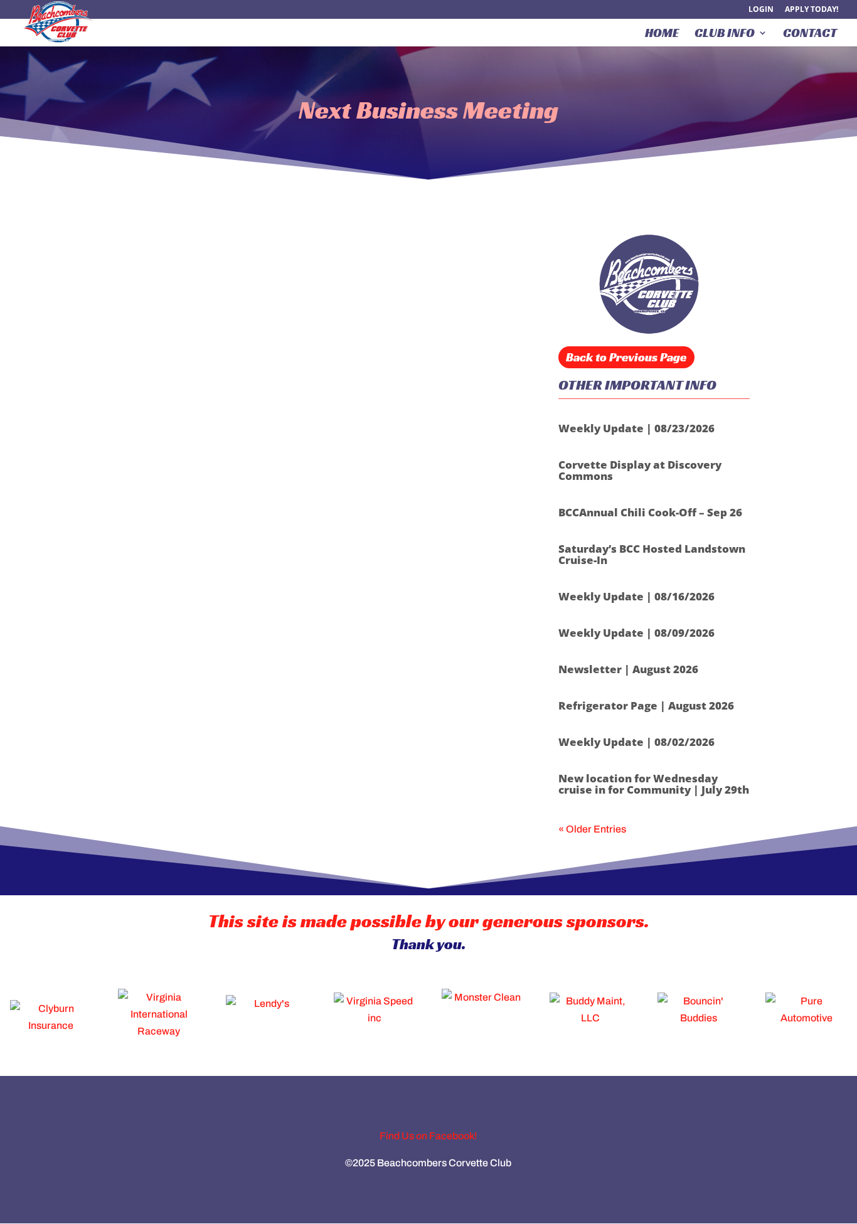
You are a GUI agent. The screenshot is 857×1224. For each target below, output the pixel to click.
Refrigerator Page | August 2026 (646, 705)
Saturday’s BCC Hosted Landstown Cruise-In (651, 554)
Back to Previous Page (626, 357)
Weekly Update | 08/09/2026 (636, 632)
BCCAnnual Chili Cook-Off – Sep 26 (650, 512)
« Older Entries (592, 829)
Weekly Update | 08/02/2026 (636, 742)
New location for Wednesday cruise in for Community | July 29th (653, 784)
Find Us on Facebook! (428, 1136)
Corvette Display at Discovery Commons (639, 470)
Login (761, 10)
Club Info (725, 34)
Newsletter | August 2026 (628, 669)
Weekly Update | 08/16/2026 (636, 596)
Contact (810, 34)
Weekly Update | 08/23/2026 (636, 428)
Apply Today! (811, 10)
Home (662, 34)
